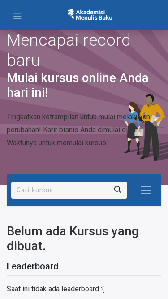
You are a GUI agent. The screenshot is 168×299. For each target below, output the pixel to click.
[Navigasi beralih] (146, 190)
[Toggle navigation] (17, 15)
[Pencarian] (117, 190)
